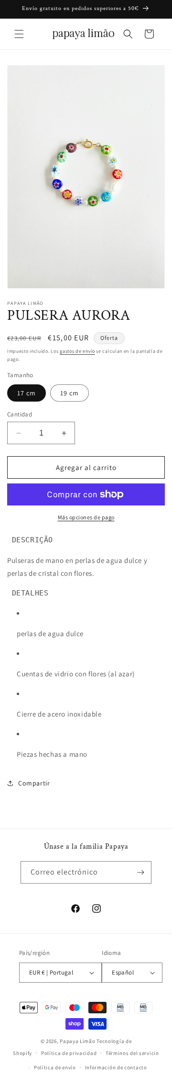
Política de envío (55, 1067)
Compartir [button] (34, 783)
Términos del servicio (132, 1053)
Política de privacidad (69, 1053)
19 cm (69, 393)
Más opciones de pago (86, 517)
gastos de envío (77, 351)
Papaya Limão (77, 1041)
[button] (19, 34)
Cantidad (19, 414)
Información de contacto (116, 1067)
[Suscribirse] (140, 872)
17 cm (26, 393)
